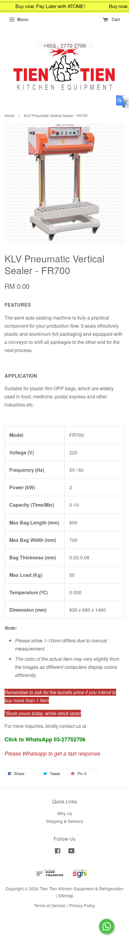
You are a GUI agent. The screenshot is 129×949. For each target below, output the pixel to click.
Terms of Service (49, 905)
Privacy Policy (82, 905)
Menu (22, 19)
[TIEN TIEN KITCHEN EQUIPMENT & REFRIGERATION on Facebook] (57, 852)
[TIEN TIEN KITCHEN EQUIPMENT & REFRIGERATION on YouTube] (71, 852)
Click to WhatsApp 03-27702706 (45, 739)
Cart (115, 19)
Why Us (64, 813)
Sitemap (66, 895)
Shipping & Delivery (64, 821)
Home (9, 115)
